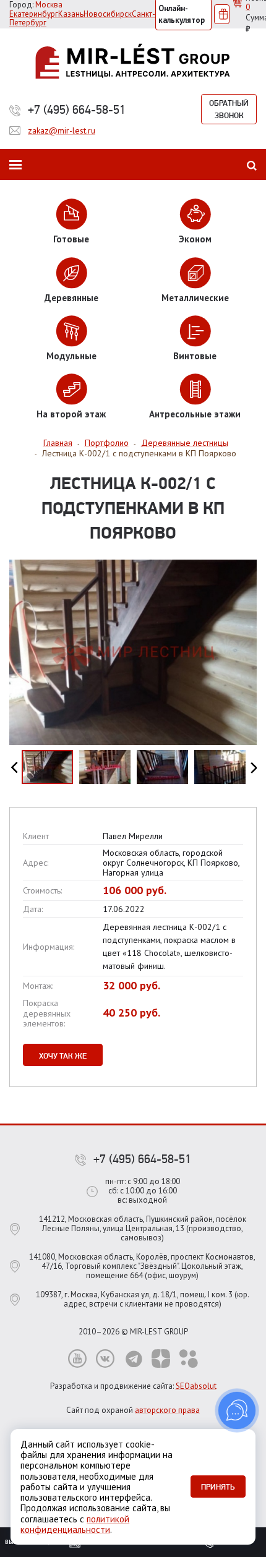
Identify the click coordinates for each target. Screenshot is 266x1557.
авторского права (167, 1410)
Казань (71, 14)
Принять (218, 1486)
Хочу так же (63, 1055)
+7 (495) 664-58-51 (77, 109)
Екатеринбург (33, 14)
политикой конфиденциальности (74, 1524)
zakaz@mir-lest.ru (61, 130)
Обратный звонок (229, 109)
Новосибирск (108, 14)
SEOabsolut (196, 1386)
